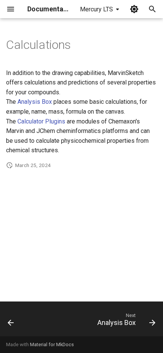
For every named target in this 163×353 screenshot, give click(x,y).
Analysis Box (34, 101)
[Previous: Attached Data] (11, 321)
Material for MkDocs (52, 344)
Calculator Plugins (41, 121)
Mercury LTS (96, 9)
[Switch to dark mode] (134, 9)
